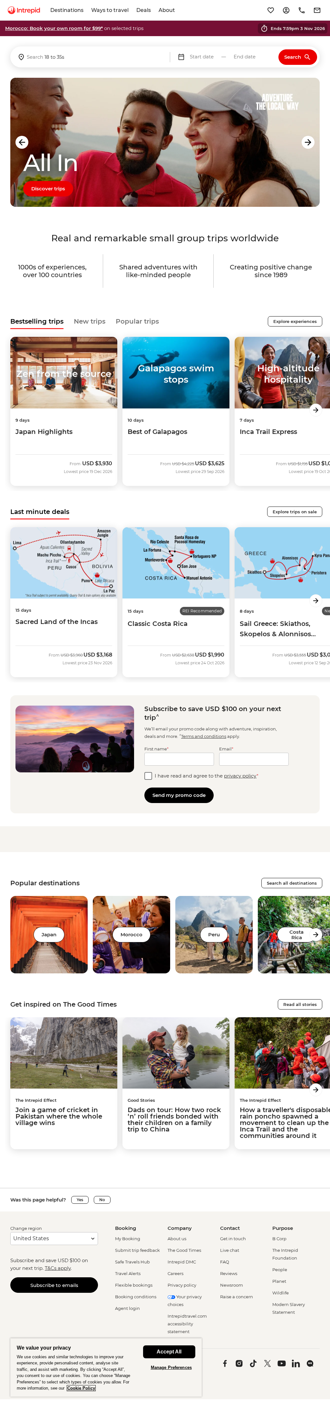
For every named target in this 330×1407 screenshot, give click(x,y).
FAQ (224, 1261)
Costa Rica (296, 934)
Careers (175, 1273)
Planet (279, 1281)
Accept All (169, 1351)
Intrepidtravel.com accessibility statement (187, 1323)
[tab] (36, 321)
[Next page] (315, 410)
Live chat (229, 1250)
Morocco (131, 934)
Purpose (282, 1228)
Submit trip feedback (137, 1250)
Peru (214, 934)
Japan (49, 934)
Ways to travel (110, 10)
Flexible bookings (133, 1285)
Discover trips (48, 189)
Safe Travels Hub (132, 1261)
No (102, 1199)
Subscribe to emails (54, 1285)
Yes (80, 1199)
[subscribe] (317, 10)
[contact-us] (301, 10)
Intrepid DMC (182, 1261)
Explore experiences (295, 321)
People (279, 1269)
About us (177, 1238)
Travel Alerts (128, 1273)
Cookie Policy (81, 1388)
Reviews (228, 1273)
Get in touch (233, 1238)
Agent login (127, 1308)
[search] (90, 57)
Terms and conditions (203, 736)
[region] (106, 1367)
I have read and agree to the (206, 776)
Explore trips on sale (295, 511)
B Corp (279, 1238)
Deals (143, 10)
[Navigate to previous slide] (21, 142)
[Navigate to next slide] (308, 142)
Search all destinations (292, 883)
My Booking (127, 1238)
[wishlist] (270, 10)
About (167, 10)
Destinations (66, 10)
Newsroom (231, 1285)
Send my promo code (179, 795)
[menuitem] (24, 10)
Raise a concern (236, 1296)
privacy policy (240, 776)
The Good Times (184, 1250)
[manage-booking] (286, 10)
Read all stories (300, 1004)
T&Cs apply (58, 1268)
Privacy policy (182, 1285)
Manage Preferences (171, 1367)
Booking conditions (135, 1296)
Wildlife (280, 1292)
